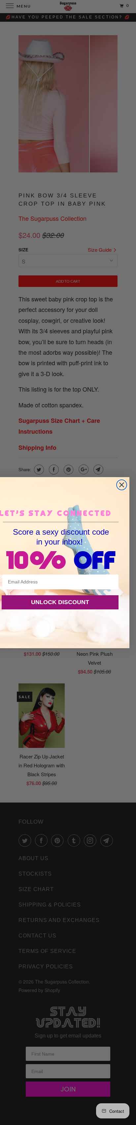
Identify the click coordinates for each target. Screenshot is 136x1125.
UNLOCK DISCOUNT (60, 602)
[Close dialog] (122, 485)
